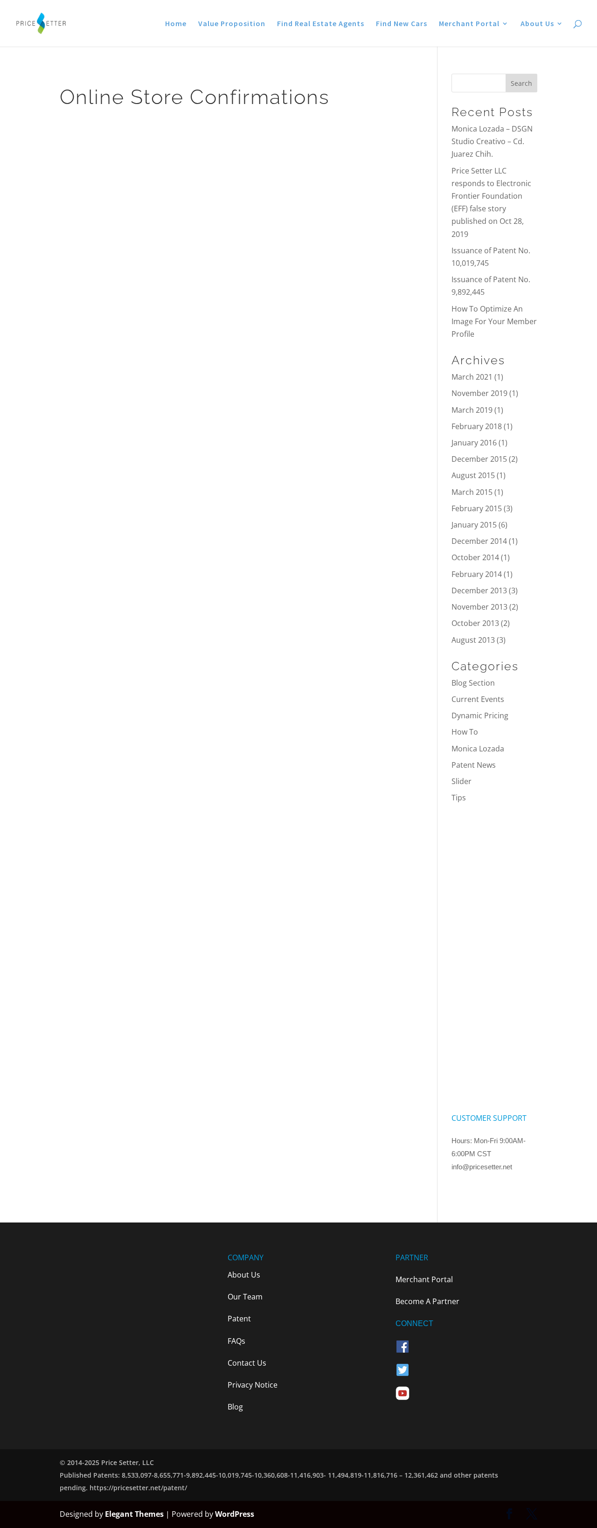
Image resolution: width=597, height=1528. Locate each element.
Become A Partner (427, 1301)
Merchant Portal (469, 24)
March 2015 (472, 492)
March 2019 (472, 410)
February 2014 (476, 574)
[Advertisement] (494, 958)
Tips (458, 797)
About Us (537, 24)
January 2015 (474, 525)
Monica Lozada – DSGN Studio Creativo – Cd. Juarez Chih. (492, 141)
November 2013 (479, 607)
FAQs (236, 1341)
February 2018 (476, 426)
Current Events (477, 699)
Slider (461, 781)
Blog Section (473, 683)
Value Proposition (231, 24)
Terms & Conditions (486, 1189)
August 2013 (473, 640)
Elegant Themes (134, 1514)
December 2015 (479, 459)
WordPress (234, 1514)
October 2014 (475, 557)
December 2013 (479, 590)
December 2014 (479, 541)
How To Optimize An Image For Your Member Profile (494, 321)
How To (464, 732)
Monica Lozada (477, 748)
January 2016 (474, 443)
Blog (235, 1407)
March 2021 (472, 377)
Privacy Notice (253, 1385)
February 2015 (476, 508)
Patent (239, 1318)
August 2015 (473, 475)
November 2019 (479, 393)
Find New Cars (401, 24)
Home (176, 24)
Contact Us (247, 1363)
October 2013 (475, 623)
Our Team (245, 1297)
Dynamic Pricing (479, 715)
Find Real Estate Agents (320, 24)
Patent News (473, 765)
